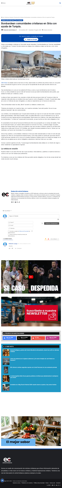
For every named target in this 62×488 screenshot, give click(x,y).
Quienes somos (16, 482)
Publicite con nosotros (27, 482)
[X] (14, 202)
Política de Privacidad (24, 231)
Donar (47, 482)
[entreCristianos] (7, 466)
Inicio (3, 17)
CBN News (4, 82)
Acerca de (52, 482)
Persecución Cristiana (19, 17)
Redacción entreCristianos (10, 30)
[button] (31, 277)
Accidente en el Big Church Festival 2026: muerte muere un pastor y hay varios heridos (33, 384)
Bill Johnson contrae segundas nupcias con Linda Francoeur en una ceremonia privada (33, 367)
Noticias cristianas (9, 17)
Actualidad (19, 20)
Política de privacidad (39, 482)
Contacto (58, 482)
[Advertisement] (31, 11)
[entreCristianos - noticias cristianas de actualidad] (31, 3)
